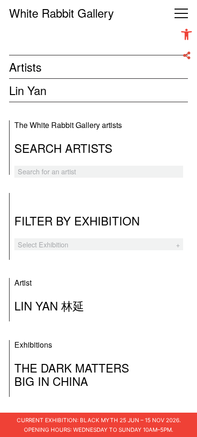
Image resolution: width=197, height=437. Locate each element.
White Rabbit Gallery (61, 12)
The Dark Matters (71, 367)
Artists (25, 66)
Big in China (51, 381)
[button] (186, 34)
